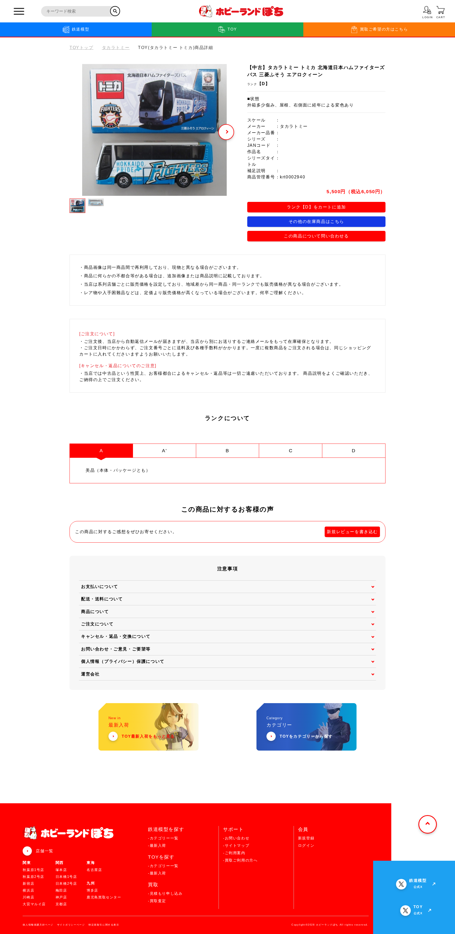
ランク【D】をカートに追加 (316, 207)
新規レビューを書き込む (352, 531)
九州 (91, 883)
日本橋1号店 (66, 877)
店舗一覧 (44, 851)
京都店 (61, 904)
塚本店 (61, 870)
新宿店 (28, 884)
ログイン (306, 845)
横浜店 (28, 890)
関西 (60, 862)
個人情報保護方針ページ (38, 924)
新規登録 (306, 838)
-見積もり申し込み (165, 893)
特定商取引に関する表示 (103, 924)
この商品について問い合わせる (316, 236)
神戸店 (61, 897)
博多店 (92, 890)
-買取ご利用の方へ (240, 860)
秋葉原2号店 (33, 877)
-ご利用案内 (234, 853)
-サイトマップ (236, 845)
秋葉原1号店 (33, 870)
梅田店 (61, 890)
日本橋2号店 (66, 884)
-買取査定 (157, 901)
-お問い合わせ (236, 838)
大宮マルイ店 (34, 904)
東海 (91, 862)
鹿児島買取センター (104, 897)
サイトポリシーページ (71, 924)
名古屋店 (94, 870)
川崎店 (28, 897)
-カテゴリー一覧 (163, 838)
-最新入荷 (157, 845)
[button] (226, 132)
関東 (27, 862)
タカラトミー (116, 47)
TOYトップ (81, 47)
